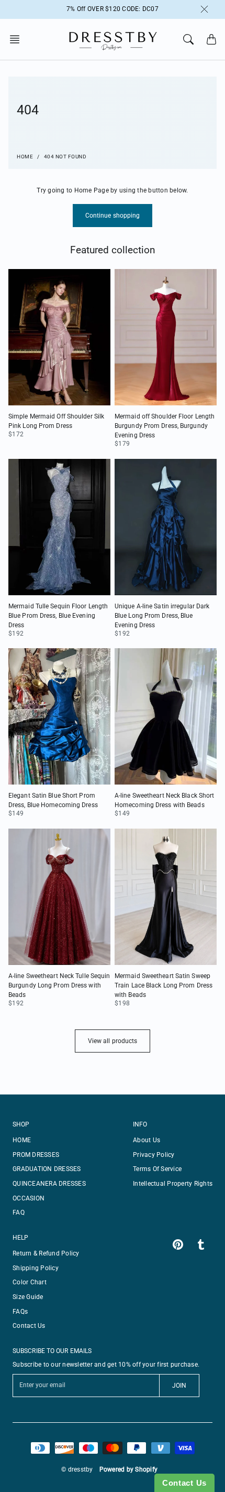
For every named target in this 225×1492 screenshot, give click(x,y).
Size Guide (28, 1297)
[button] (17, 39)
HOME (22, 1140)
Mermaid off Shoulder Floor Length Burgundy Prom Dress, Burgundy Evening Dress (165, 426)
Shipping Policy (36, 1268)
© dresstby (77, 1469)
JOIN (179, 1385)
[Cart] (211, 39)
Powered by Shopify (128, 1469)
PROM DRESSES (36, 1154)
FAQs (20, 1311)
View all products (113, 1041)
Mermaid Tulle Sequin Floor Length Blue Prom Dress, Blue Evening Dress (58, 616)
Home (25, 156)
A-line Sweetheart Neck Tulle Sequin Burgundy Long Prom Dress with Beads (59, 985)
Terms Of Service (157, 1169)
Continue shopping (112, 215)
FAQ (19, 1212)
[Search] (188, 39)
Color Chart (30, 1282)
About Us (146, 1140)
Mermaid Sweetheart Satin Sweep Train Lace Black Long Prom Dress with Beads (163, 985)
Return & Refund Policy (46, 1253)
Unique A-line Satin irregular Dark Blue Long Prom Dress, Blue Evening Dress (162, 616)
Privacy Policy (154, 1154)
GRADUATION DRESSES (47, 1169)
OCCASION (28, 1198)
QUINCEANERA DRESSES (49, 1183)
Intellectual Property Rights (172, 1183)
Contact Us (29, 1325)
